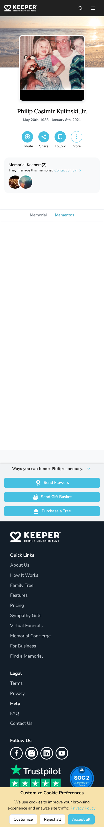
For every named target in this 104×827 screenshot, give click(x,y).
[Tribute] (27, 137)
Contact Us (21, 723)
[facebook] (16, 753)
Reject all (52, 819)
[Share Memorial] (43, 137)
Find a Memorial (26, 656)
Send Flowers (56, 482)
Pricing (17, 606)
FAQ (14, 714)
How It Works (24, 575)
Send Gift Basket (56, 497)
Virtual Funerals (26, 626)
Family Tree (22, 586)
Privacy (17, 694)
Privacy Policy (83, 808)
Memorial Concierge (30, 636)
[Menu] (93, 8)
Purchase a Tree (56, 511)
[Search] (80, 8)
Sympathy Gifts (25, 616)
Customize (23, 819)
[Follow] (60, 137)
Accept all (81, 819)
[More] (76, 137)
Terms (16, 683)
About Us (19, 565)
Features (19, 595)
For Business (23, 646)
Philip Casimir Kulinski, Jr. (52, 111)
